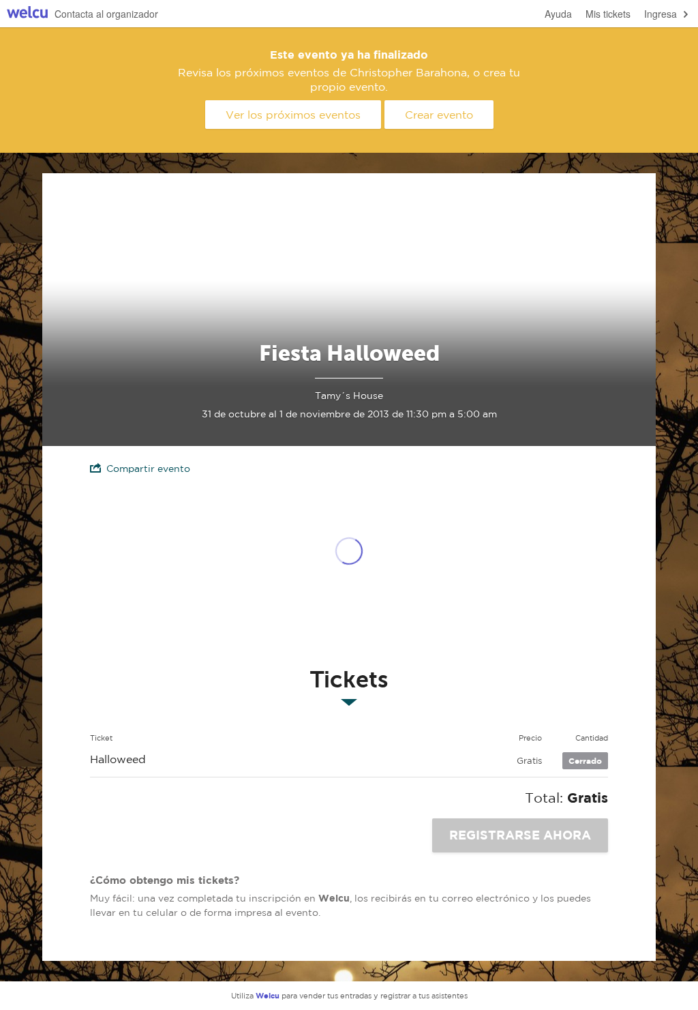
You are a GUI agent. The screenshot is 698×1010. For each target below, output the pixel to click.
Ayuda (558, 13)
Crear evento (439, 114)
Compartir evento (148, 468)
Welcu (27, 14)
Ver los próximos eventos (293, 114)
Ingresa (660, 13)
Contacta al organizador (106, 13)
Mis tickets (608, 13)
